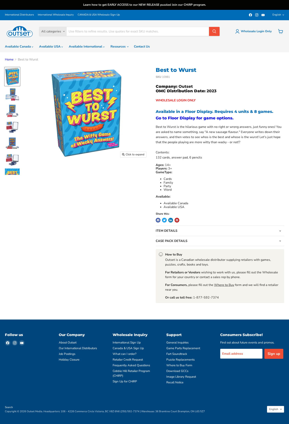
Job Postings (67, 354)
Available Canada (18, 46)
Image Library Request (181, 377)
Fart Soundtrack (176, 354)
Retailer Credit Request (128, 360)
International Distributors (19, 14)
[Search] (214, 31)
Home (9, 59)
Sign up (274, 353)
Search (9, 407)
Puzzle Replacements (180, 360)
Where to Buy (224, 285)
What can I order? (124, 354)
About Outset (67, 342)
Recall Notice (174, 382)
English (276, 14)
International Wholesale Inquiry (56, 14)
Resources (118, 46)
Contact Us (142, 46)
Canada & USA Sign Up (128, 348)
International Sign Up (127, 342)
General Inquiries (177, 342)
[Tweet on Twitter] (164, 220)
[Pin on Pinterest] (177, 220)
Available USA (50, 46)
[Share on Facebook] (158, 220)
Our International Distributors (78, 348)
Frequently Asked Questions (131, 365)
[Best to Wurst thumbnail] (12, 76)
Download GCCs (177, 371)
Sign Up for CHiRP (125, 381)
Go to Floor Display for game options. (195, 118)
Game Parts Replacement (183, 348)
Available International (86, 46)
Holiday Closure (69, 360)
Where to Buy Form (179, 365)
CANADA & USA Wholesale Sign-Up (99, 14)
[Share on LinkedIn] (170, 220)
